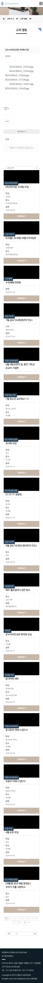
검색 (35, 933)
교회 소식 (10, 19)
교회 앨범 (23, 19)
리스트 (7, 121)
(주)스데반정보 (32, 979)
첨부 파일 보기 (21, 131)
